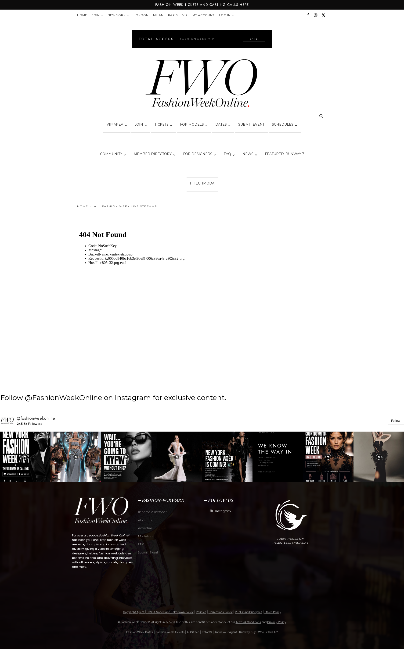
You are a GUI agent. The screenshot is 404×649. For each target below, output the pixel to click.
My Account (203, 15)
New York (117, 15)
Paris (173, 15)
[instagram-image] (25, 457)
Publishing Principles (248, 612)
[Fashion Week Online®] (202, 84)
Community (111, 154)
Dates (221, 124)
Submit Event (251, 124)
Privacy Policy (276, 622)
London (141, 15)
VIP (185, 15)
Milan (158, 15)
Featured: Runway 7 (284, 154)
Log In (225, 15)
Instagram (223, 511)
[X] (323, 15)
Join (96, 15)
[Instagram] (315, 15)
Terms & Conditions (248, 622)
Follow (395, 420)
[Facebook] (307, 15)
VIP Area (115, 124)
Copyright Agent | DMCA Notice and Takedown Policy (158, 612)
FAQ (227, 154)
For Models (192, 124)
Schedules (282, 124)
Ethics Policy (272, 612)
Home (82, 15)
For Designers (197, 154)
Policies (201, 612)
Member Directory (153, 154)
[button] (321, 117)
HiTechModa (202, 183)
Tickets (162, 124)
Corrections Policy (221, 612)
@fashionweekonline (36, 418)
